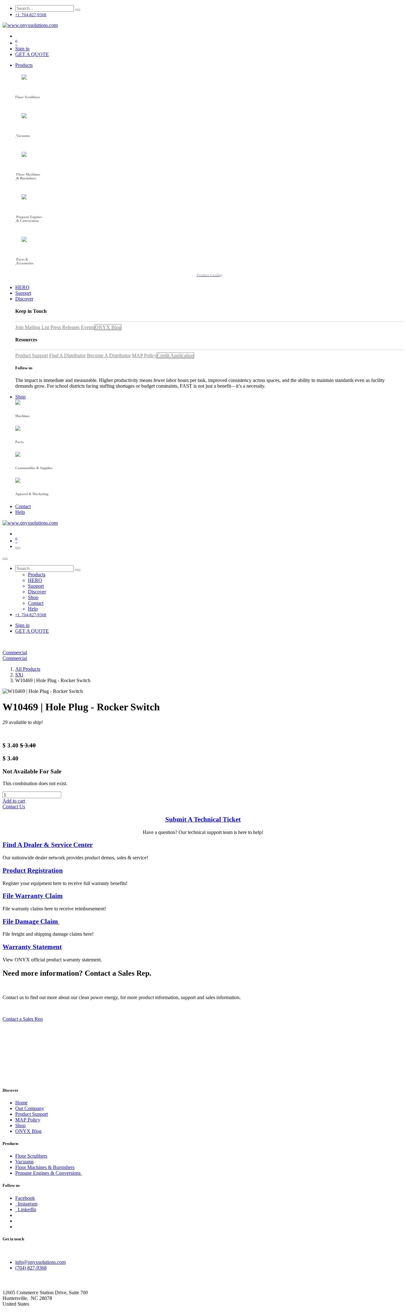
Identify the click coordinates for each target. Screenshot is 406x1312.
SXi (19, 674)
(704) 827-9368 (31, 1267)
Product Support (31, 355)
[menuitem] (24, 65)
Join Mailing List (32, 327)
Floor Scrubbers (31, 1156)
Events (88, 327)
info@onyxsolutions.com (40, 1262)
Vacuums (24, 1161)
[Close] (5, 559)
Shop (20, 1125)
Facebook (25, 1198)
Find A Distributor (67, 355)
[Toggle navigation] (17, 548)
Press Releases (65, 327)
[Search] (77, 10)
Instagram (26, 1203)
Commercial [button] (15, 652)
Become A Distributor (109, 355)
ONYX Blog (108, 327)
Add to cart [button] (14, 801)
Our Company (29, 1108)
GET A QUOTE (32, 54)
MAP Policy (144, 355)
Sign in (22, 48)
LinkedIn (25, 1209)
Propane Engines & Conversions (48, 1173)
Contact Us (14, 806)
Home (21, 1102)
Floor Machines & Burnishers (45, 1167)
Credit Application (175, 355)
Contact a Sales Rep (23, 1019)
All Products (27, 669)
